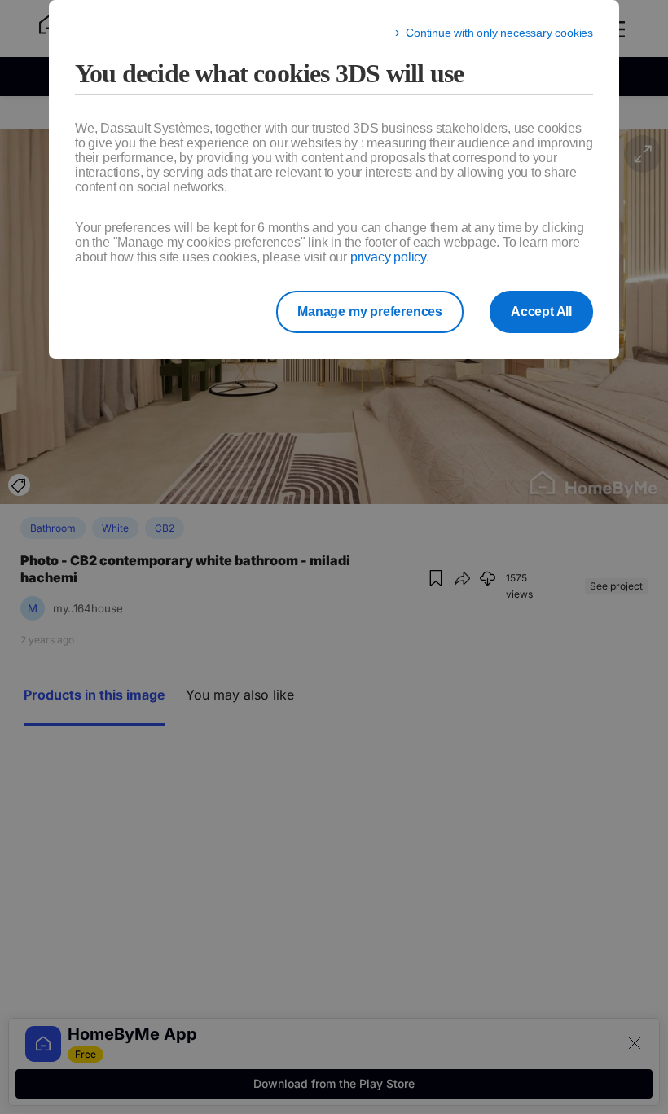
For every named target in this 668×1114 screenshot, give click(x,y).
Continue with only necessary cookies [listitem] (499, 32)
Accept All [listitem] (541, 311)
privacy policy (388, 257)
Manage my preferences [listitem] (369, 311)
